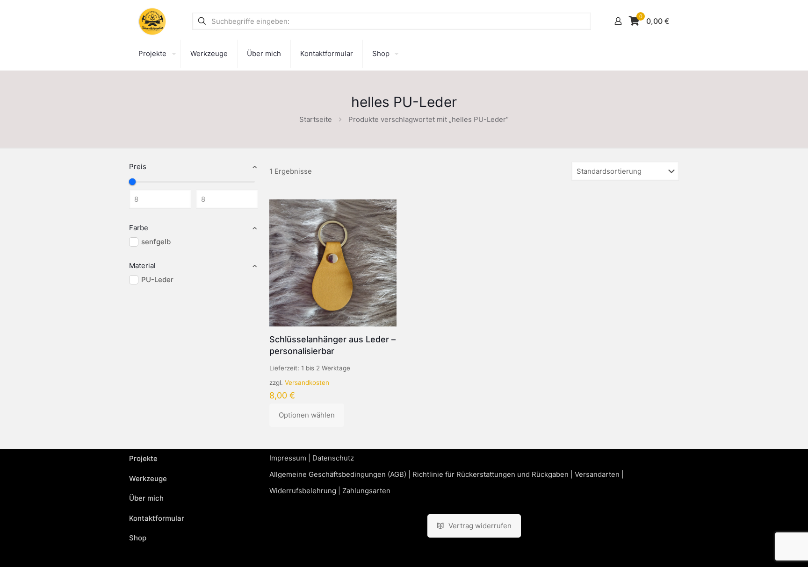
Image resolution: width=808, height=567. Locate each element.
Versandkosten (307, 382)
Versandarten (597, 474)
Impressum (287, 458)
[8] (132, 181)
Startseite (315, 119)
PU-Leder (157, 279)
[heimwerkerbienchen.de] (152, 21)
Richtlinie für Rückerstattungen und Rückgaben (490, 474)
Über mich (146, 498)
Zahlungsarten (366, 490)
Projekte (143, 458)
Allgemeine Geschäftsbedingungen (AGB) (337, 474)
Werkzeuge (148, 478)
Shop (137, 537)
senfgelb (156, 241)
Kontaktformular (156, 518)
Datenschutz (333, 458)
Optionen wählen (307, 415)
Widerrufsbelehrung (302, 490)
